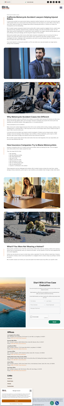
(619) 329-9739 (14, 370)
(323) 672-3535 (15, 338)
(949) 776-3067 (14, 365)
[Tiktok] (59, 2)
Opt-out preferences (13, 403)
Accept (16, 400)
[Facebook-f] (56, 2)
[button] (30, 390)
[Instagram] (51, 2)
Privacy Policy (20, 403)
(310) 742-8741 (14, 354)
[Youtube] (54, 2)
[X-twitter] (48, 2)
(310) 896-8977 (14, 359)
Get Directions (23, 338)
